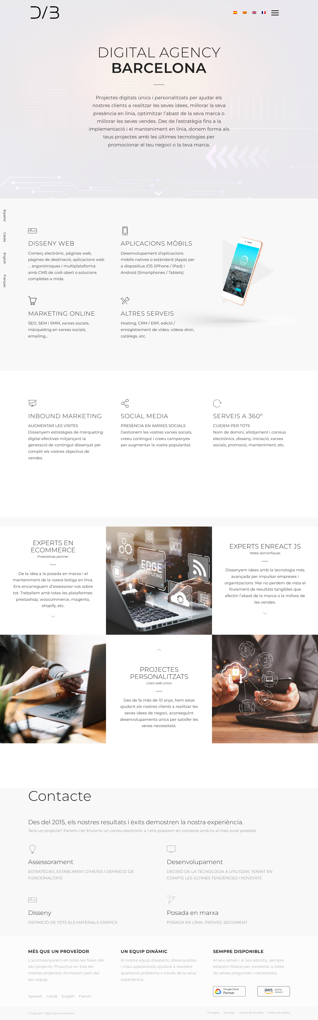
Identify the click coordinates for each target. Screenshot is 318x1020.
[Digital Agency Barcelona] (56, 13)
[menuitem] (273, 13)
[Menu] (273, 13)
